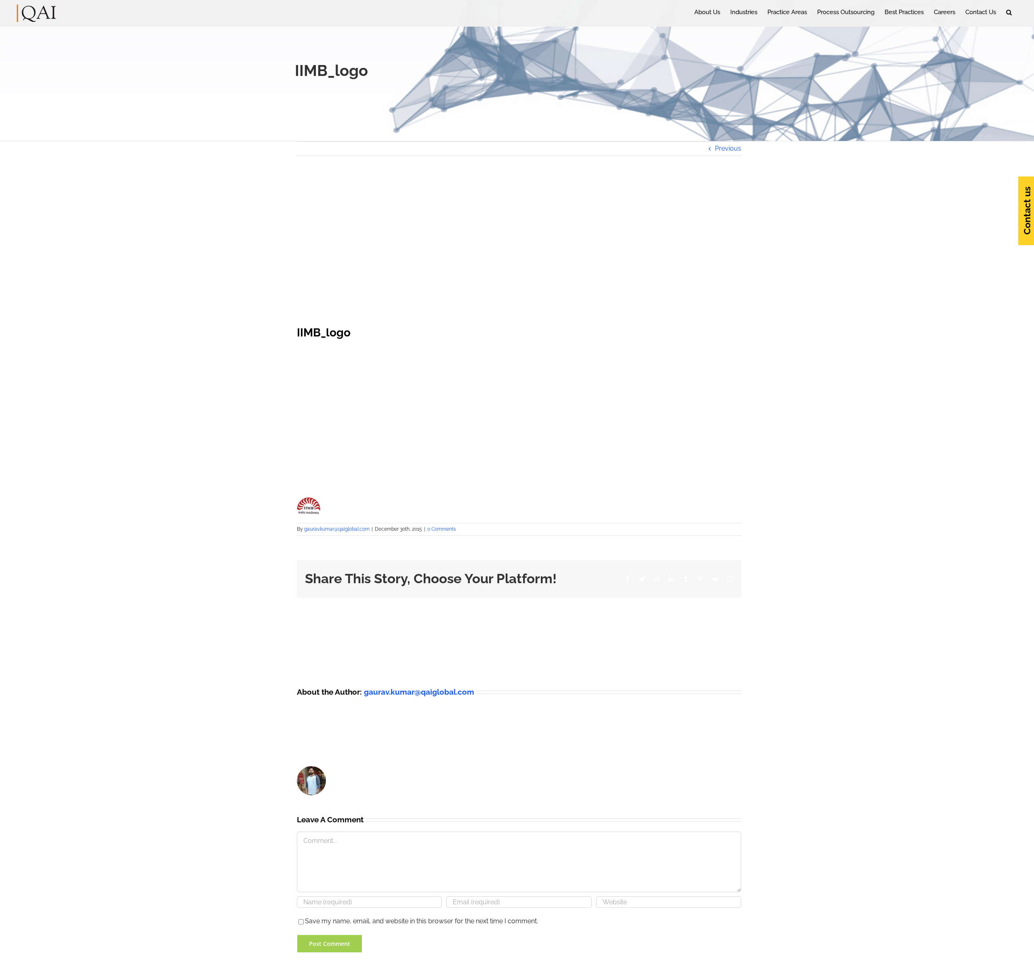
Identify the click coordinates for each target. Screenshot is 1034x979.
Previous (728, 148)
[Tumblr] (686, 579)
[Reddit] (657, 579)
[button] (1009, 12)
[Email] (730, 579)
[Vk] (715, 579)
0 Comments (441, 529)
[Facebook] (627, 579)
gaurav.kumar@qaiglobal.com (337, 529)
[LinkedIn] (671, 579)
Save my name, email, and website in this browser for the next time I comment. (421, 921)
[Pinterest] (700, 579)
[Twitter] (642, 579)
